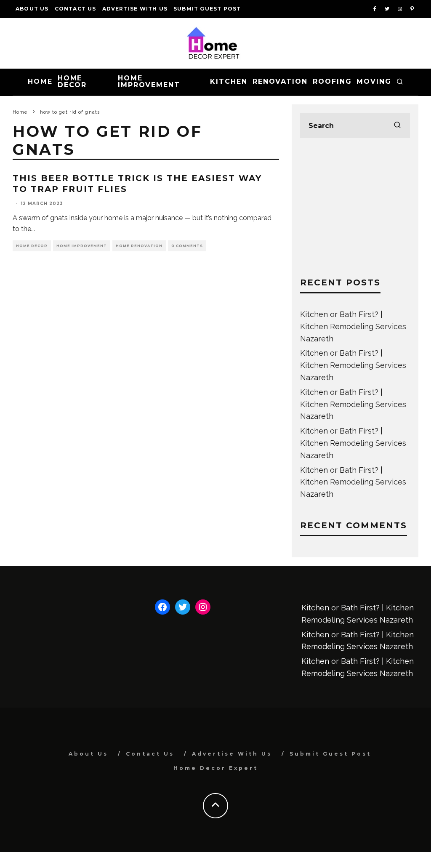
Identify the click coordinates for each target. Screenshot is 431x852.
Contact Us (75, 8)
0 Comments (187, 246)
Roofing (332, 81)
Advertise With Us (135, 8)
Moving (374, 81)
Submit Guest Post (207, 8)
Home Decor (72, 81)
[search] (397, 125)
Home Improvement (149, 81)
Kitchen (228, 81)
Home (40, 81)
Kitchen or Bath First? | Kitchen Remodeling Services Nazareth (353, 326)
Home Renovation (139, 246)
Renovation (280, 81)
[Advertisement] (355, 207)
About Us (32, 8)
